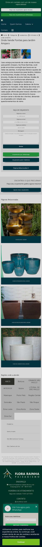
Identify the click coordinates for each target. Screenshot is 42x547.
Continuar (21, 542)
